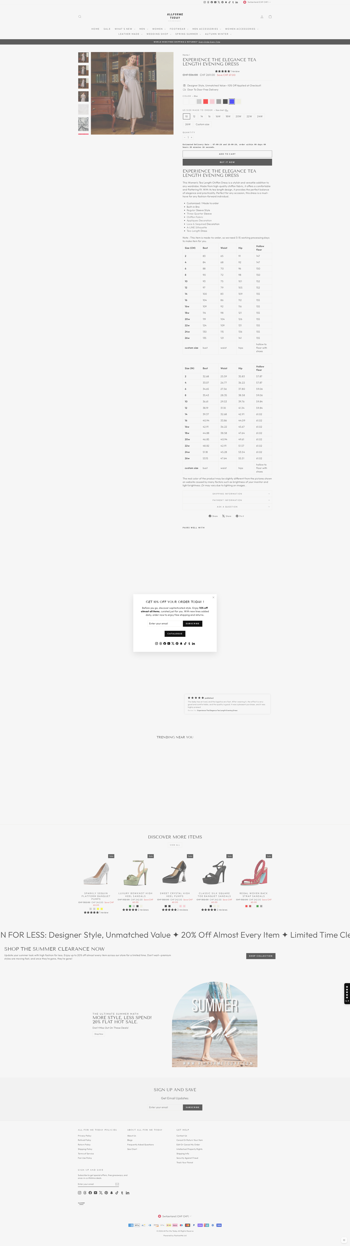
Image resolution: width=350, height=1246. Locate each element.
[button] (347, 993)
